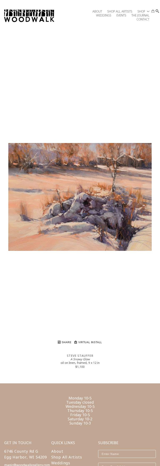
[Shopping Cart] (152, 11)
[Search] (157, 11)
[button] (143, 11)
